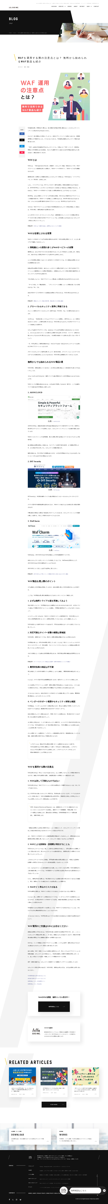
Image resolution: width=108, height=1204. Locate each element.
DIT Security (57, 490)
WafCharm (56, 550)
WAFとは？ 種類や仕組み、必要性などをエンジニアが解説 (48, 226)
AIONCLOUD (56, 421)
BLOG (14, 32)
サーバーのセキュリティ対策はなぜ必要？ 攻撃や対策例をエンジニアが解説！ (52, 661)
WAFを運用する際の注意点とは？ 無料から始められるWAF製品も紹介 (32, 32)
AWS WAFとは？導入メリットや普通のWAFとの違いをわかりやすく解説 (51, 574)
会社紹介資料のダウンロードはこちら (37, 978)
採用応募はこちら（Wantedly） (35, 984)
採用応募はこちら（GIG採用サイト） (37, 981)
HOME (10, 32)
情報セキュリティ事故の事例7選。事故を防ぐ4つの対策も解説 (48, 301)
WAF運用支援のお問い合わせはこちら (37, 975)
